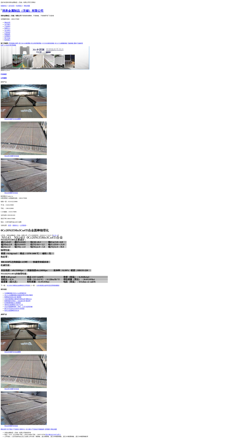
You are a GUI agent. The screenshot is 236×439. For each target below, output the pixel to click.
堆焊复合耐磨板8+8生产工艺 (13, 305)
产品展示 (16, 429)
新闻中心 (16, 225)
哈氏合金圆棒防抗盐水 (11, 310)
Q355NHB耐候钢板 (48, 43)
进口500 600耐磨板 (25, 43)
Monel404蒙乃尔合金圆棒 (12, 119)
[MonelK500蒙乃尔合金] (24, 154)
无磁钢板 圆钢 (72, 43)
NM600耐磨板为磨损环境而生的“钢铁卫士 (18, 299)
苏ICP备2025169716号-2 (53, 434)
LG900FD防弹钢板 (10, 45)
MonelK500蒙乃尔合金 (11, 156)
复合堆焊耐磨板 (36, 43)
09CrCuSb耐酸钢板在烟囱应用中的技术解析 (18, 295)
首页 (9, 225)
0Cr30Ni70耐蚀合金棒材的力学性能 (18, 285)
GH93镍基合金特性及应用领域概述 (48, 285)
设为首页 (11, 6)
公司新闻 (4, 78)
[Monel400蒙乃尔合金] (24, 191)
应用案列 (48, 429)
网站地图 (27, 6)
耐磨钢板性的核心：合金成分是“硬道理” (17, 301)
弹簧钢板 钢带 (13, 43)
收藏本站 (4, 6)
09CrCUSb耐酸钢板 (61, 43)
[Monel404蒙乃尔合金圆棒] (24, 117)
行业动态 (4, 74)
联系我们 (19, 6)
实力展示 (29, 429)
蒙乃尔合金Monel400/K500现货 (14, 308)
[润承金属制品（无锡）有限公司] (45, 69)
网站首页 (4, 429)
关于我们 (10, 429)
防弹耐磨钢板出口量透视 (12, 303)
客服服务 (41, 429)
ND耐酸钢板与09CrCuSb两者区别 (15, 293)
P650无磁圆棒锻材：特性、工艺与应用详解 (18, 306)
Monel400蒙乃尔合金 (11, 193)
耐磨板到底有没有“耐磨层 (12, 297)
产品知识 (35, 429)
